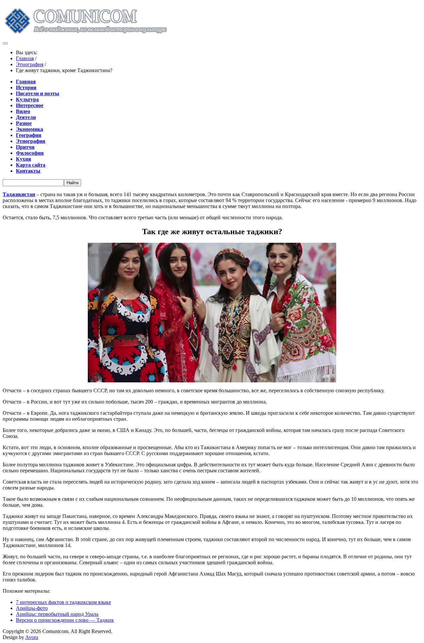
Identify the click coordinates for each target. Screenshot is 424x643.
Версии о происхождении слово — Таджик (65, 620)
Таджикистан (19, 194)
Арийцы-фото (32, 608)
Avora (31, 637)
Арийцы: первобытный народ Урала (57, 614)
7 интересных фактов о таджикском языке (63, 602)
